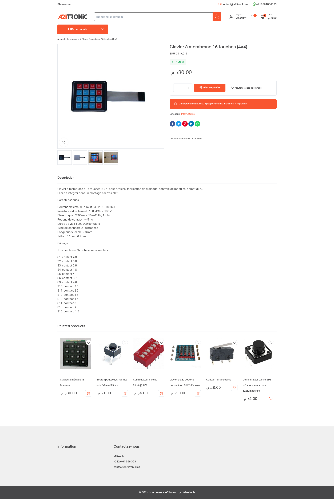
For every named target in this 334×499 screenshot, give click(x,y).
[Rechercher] (217, 16)
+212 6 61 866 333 (125, 461)
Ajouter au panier (88, 393)
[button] (63, 142)
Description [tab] (65, 177)
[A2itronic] (72, 17)
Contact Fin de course (218, 380)
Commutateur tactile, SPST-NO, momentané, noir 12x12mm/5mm (258, 385)
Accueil (61, 39)
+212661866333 (266, 4)
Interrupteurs (73, 39)
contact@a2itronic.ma (235, 4)
